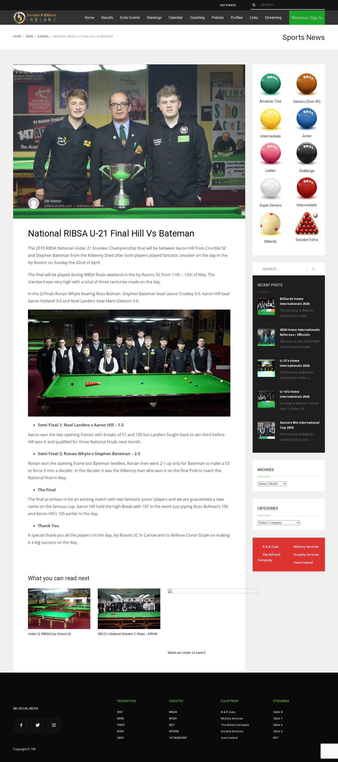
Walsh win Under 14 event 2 (187, 653)
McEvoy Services (306, 546)
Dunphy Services (306, 554)
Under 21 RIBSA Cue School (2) (49, 634)
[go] (253, 5)
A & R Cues (271, 546)
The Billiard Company (269, 557)
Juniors (99, 206)
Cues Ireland (303, 562)
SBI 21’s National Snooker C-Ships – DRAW (127, 634)
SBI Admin (52, 201)
